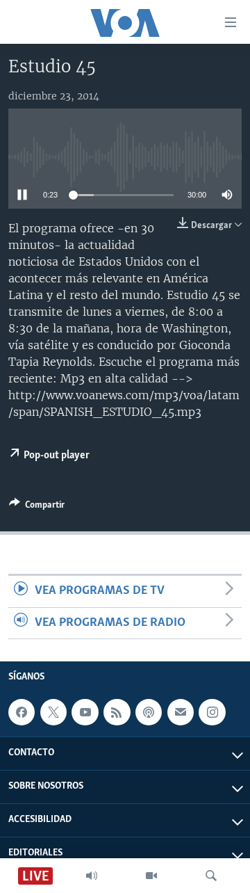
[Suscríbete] (180, 712)
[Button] (37, 507)
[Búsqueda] (211, 875)
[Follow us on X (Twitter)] (53, 712)
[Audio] (91, 875)
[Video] (151, 875)
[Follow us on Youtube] (85, 712)
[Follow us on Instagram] (212, 712)
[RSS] (116, 712)
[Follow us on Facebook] (21, 712)
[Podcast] (148, 712)
